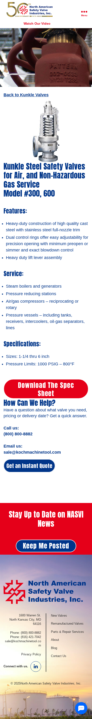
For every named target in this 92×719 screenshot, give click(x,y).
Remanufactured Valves (67, 623)
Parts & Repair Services (67, 632)
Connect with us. (16, 666)
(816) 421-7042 (31, 637)
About (55, 640)
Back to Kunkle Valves (26, 95)
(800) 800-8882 (31, 632)
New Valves (59, 615)
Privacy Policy (31, 654)
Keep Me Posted (46, 546)
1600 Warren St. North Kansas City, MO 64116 (25, 620)
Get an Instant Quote (29, 466)
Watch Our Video (37, 23)
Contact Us (58, 656)
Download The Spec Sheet (46, 389)
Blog (54, 648)
